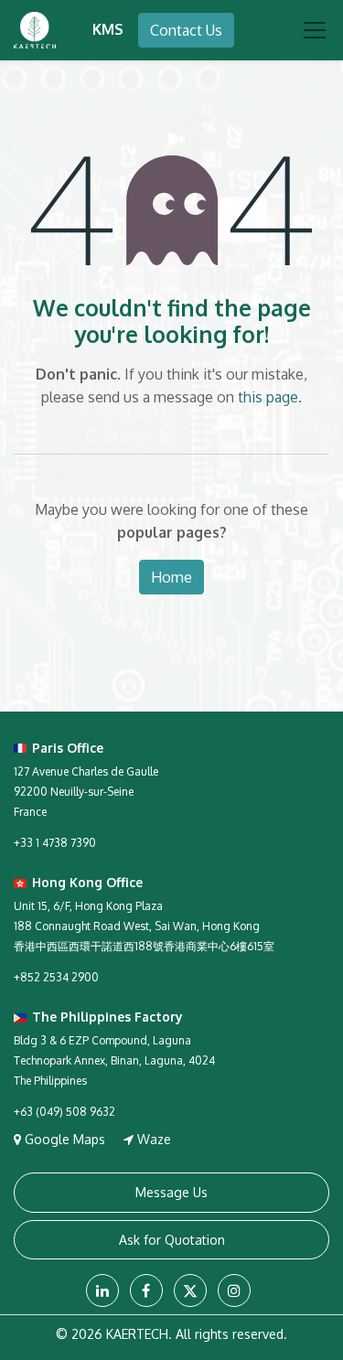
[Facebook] (146, 1290)
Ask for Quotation (172, 1240)
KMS (107, 29)
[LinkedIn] (102, 1290)
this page (268, 397)
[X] (190, 1290)
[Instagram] (234, 1290)
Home (171, 577)
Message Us (171, 1192)
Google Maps (65, 1139)
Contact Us (186, 30)
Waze (152, 1139)
